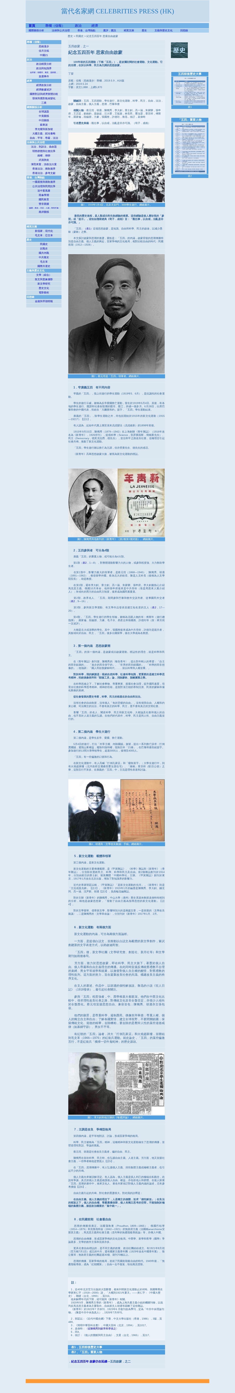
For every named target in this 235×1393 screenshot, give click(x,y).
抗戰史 (44, 248)
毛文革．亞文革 (44, 235)
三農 (43, 102)
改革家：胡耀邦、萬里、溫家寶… (44, 72)
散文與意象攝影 (44, 279)
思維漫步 (44, 46)
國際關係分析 (36, 30)
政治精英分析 (44, 63)
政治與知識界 (44, 68)
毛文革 (44, 261)
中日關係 (44, 120)
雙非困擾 (44, 203)
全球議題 (44, 111)
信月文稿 (44, 50)
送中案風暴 (43, 190)
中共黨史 (44, 257)
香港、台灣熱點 (90, 30)
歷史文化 (44, 288)
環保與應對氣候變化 (43, 98)
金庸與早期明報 (44, 301)
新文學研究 (43, 283)
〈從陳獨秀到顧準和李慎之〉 (102, 1328)
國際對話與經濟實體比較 (44, 93)
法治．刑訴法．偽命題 (44, 146)
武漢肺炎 (44, 159)
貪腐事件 (44, 76)
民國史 (44, 244)
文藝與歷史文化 (164, 30)
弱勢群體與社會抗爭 (43, 151)
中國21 (44, 55)
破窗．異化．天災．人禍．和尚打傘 (44, 208)
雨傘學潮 (44, 195)
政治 (78, 25)
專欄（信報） (60, 25)
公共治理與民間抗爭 (43, 186)
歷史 (144, 30)
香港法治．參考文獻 (43, 173)
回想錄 (184, 30)
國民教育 (44, 199)
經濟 (94, 25)
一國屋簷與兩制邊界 (43, 181)
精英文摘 (133, 30)
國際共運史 (43, 266)
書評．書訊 (113, 30)
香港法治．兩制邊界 (43, 168)
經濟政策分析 (44, 85)
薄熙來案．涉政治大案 (44, 164)
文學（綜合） (44, 274)
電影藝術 (44, 292)
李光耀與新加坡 (44, 129)
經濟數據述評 (44, 89)
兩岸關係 (44, 211)
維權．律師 (43, 155)
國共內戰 (44, 252)
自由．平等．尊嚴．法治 (44, 137)
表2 (85, 562)
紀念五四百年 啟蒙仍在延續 (89, 1361)
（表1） (88, 228)
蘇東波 (44, 124)
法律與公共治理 (61, 30)
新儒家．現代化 (44, 230)
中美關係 (44, 115)
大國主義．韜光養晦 (43, 133)
